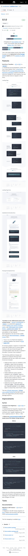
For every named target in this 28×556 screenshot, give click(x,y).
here (19, 519)
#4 (17, 507)
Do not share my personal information (14, 550)
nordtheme (6, 6)
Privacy (7, 547)
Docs (24, 547)
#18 (19, 405)
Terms (4, 547)
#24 (18, 322)
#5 (20, 507)
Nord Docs (20, 69)
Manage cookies (16, 549)
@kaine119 (18, 324)
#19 (22, 405)
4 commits (5, 28)
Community (20, 547)
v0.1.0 (7, 14)
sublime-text (14, 6)
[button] (14, 524)
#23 (20, 64)
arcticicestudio (7, 26)
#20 (20, 322)
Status (15, 547)
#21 (16, 64)
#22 (13, 322)
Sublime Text (10, 45)
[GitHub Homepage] (10, 552)
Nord (3, 512)
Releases (3, 14)
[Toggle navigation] (2, 2)
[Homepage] (14, 2)
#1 (14, 322)
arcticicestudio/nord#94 (15, 416)
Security (11, 547)
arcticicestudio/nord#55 (12, 514)
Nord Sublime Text (16, 42)
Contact (10, 549)
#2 (22, 322)
